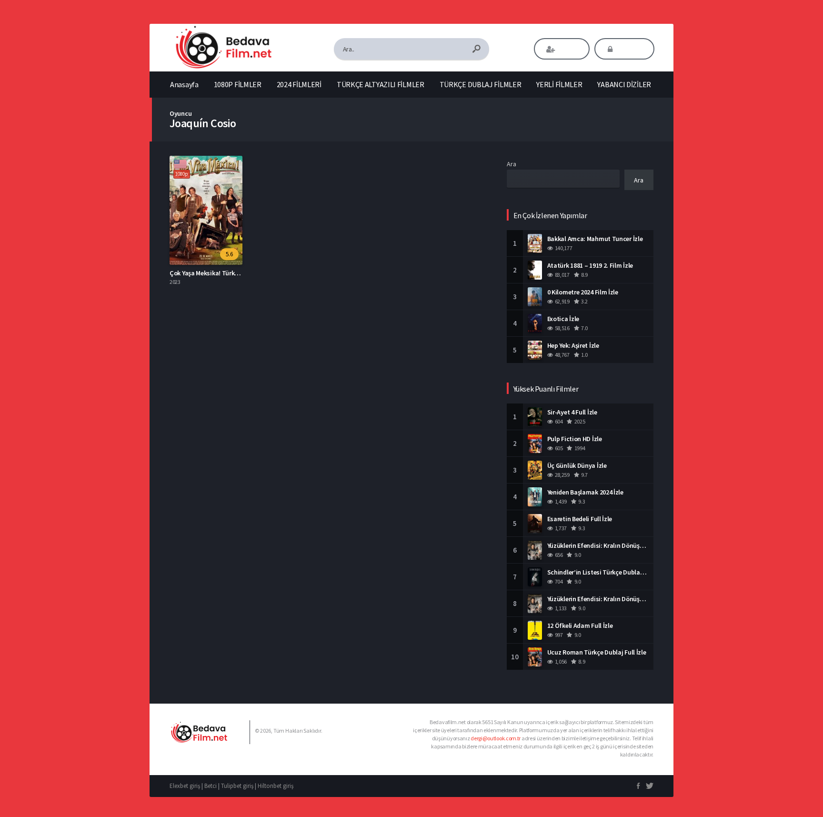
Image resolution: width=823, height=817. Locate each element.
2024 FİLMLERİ (299, 84)
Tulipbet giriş (237, 786)
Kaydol (568, 49)
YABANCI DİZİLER (624, 84)
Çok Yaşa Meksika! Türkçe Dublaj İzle (221, 273)
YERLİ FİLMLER (559, 84)
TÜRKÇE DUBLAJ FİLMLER (481, 84)
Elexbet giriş (185, 786)
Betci (210, 786)
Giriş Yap (631, 49)
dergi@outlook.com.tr (496, 738)
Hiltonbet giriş (275, 786)
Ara (511, 164)
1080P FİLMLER (237, 84)
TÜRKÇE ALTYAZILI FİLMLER (380, 84)
